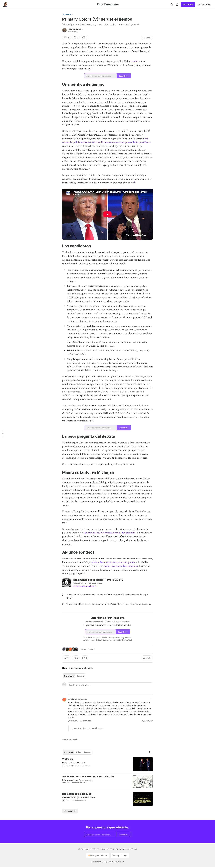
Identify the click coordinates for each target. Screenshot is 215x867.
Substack (95, 862)
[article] (107, 764)
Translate (68, 14)
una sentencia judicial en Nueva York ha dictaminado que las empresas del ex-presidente (106, 140)
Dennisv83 (72, 699)
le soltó (134, 61)
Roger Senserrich (75, 29)
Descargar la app (120, 855)
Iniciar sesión (204, 4)
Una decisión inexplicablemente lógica (78, 797)
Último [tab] (78, 752)
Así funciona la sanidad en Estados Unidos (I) (88, 776)
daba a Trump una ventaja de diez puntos (113, 562)
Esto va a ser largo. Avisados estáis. (77, 780)
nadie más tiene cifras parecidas (121, 566)
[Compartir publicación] (177, 4)
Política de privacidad (124, 640)
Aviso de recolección (128, 849)
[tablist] (73, 675)
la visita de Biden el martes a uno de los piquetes (109, 533)
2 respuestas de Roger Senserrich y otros (87, 728)
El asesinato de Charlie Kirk (73, 762)
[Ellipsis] (152, 699)
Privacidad (105, 849)
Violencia (67, 759)
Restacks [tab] (80, 676)
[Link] (59, 84)
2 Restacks (91, 649)
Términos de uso (108, 637)
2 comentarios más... (70, 739)
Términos (114, 849)
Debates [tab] (87, 752)
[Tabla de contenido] (2, 433)
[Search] (171, 4)
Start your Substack (98, 855)
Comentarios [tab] (69, 676)
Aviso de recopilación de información (98, 640)
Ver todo (68, 811)
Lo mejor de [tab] (68, 752)
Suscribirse (188, 4)
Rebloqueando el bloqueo (76, 793)
